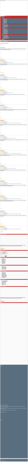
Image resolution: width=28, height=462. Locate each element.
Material (1, 252)
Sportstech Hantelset (5, 36)
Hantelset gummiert (5, 25)
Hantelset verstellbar (10, 62)
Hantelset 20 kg (4, 136)
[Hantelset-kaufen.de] (14, 15)
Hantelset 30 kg (5, 20)
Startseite (3, 17)
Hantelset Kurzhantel (5, 31)
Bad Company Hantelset (6, 37)
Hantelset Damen (4, 273)
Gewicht (1, 251)
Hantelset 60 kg (5, 22)
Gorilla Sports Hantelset (4, 281)
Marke (2, 34)
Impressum (3, 460)
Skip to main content (2, 0)
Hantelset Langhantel (10, 153)
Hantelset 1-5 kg (5, 18)
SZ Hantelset (4, 28)
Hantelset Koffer (5, 32)
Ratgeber (3, 39)
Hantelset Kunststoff (5, 152)
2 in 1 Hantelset (5, 30)
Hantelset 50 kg (3, 262)
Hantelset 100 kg (5, 23)
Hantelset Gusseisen (5, 24)
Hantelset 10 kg (5, 19)
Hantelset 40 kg (5, 21)
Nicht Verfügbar (2, 90)
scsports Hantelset (5, 35)
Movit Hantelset (5, 38)
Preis (0, 254)
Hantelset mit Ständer (5, 29)
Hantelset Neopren (5, 27)
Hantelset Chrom (5, 26)
